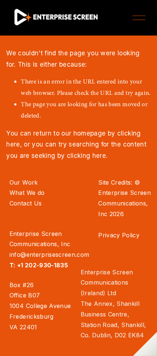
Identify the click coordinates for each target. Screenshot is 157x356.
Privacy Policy (118, 235)
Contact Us (25, 203)
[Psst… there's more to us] (145, 344)
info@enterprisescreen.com (49, 254)
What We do (27, 192)
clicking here (86, 155)
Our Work (23, 182)
